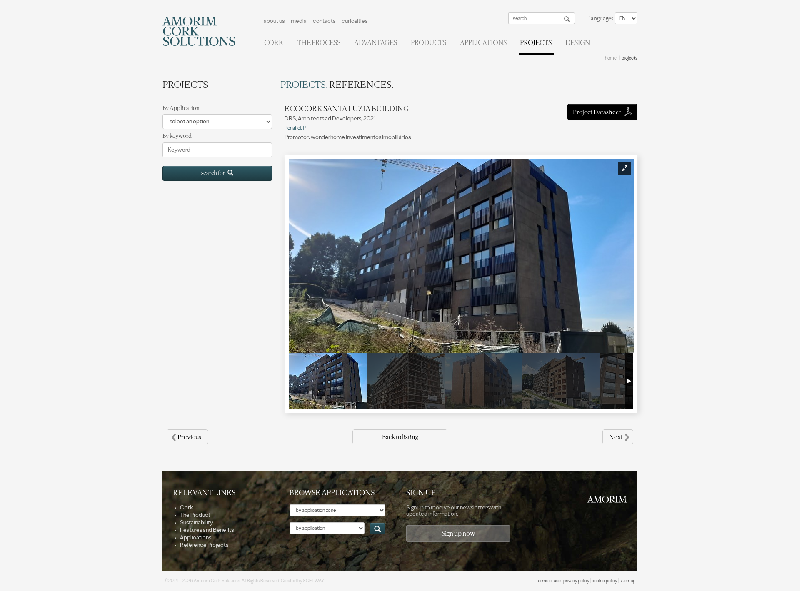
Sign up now (458, 533)
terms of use (548, 581)
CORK (273, 43)
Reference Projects (203, 545)
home (611, 58)
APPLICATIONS (483, 43)
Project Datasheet (597, 112)
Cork (186, 507)
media (299, 21)
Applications (195, 537)
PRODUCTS (428, 43)
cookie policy (604, 581)
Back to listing (400, 437)
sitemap (627, 581)
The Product (194, 515)
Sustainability (196, 522)
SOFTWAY (313, 581)
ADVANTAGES (375, 43)
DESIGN (577, 43)
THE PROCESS (318, 43)
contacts (324, 21)
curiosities (355, 21)
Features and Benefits (206, 530)
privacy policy (576, 581)
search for (214, 173)
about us (274, 21)
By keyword (177, 136)
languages (601, 18)
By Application (181, 108)
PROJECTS (536, 43)
